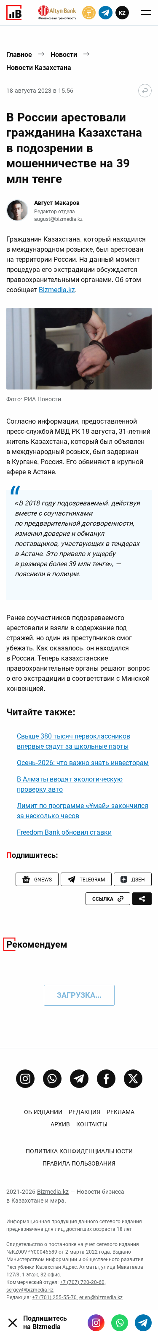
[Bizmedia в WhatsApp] (119, 1322)
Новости (64, 55)
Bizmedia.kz (57, 290)
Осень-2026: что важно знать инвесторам (83, 763)
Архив (60, 1124)
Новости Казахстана (38, 68)
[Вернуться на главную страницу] (145, 90)
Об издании (43, 1112)
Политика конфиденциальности (79, 1151)
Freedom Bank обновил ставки (64, 832)
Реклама (120, 1112)
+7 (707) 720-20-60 (82, 1282)
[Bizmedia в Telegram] (143, 1322)
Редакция (84, 1112)
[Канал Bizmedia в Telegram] (79, 1078)
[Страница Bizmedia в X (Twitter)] (133, 1078)
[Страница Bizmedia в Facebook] (106, 1078)
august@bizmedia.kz (58, 219)
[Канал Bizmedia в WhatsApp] (52, 1078)
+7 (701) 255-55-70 (54, 1297)
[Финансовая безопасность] (57, 12)
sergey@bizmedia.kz (30, 1290)
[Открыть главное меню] (146, 13)
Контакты (91, 1124)
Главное (19, 55)
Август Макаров (57, 202)
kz (122, 13)
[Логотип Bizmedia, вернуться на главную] (13, 12)
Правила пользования (79, 1163)
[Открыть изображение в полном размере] (79, 348)
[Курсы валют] (89, 12)
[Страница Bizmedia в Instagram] (25, 1078)
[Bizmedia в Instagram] (96, 1322)
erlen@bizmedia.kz (101, 1297)
